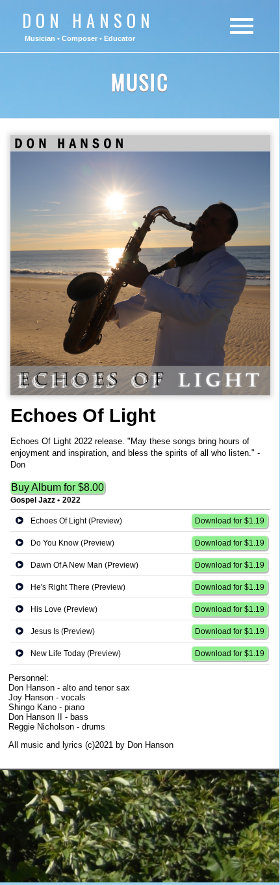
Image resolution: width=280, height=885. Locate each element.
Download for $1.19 (229, 520)
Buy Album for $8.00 (57, 487)
